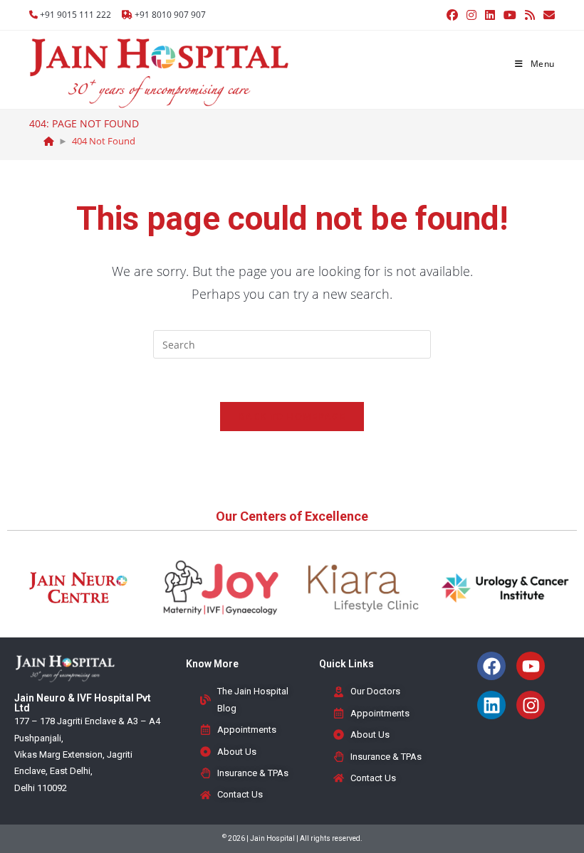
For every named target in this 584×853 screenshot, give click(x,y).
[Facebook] (491, 666)
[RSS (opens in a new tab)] (530, 15)
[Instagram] (530, 705)
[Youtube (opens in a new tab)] (510, 15)
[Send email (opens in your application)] (547, 15)
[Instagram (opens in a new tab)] (471, 15)
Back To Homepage (292, 416)
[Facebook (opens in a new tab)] (452, 15)
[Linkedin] (491, 705)
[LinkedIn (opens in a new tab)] (490, 15)
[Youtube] (530, 666)
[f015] (48, 140)
